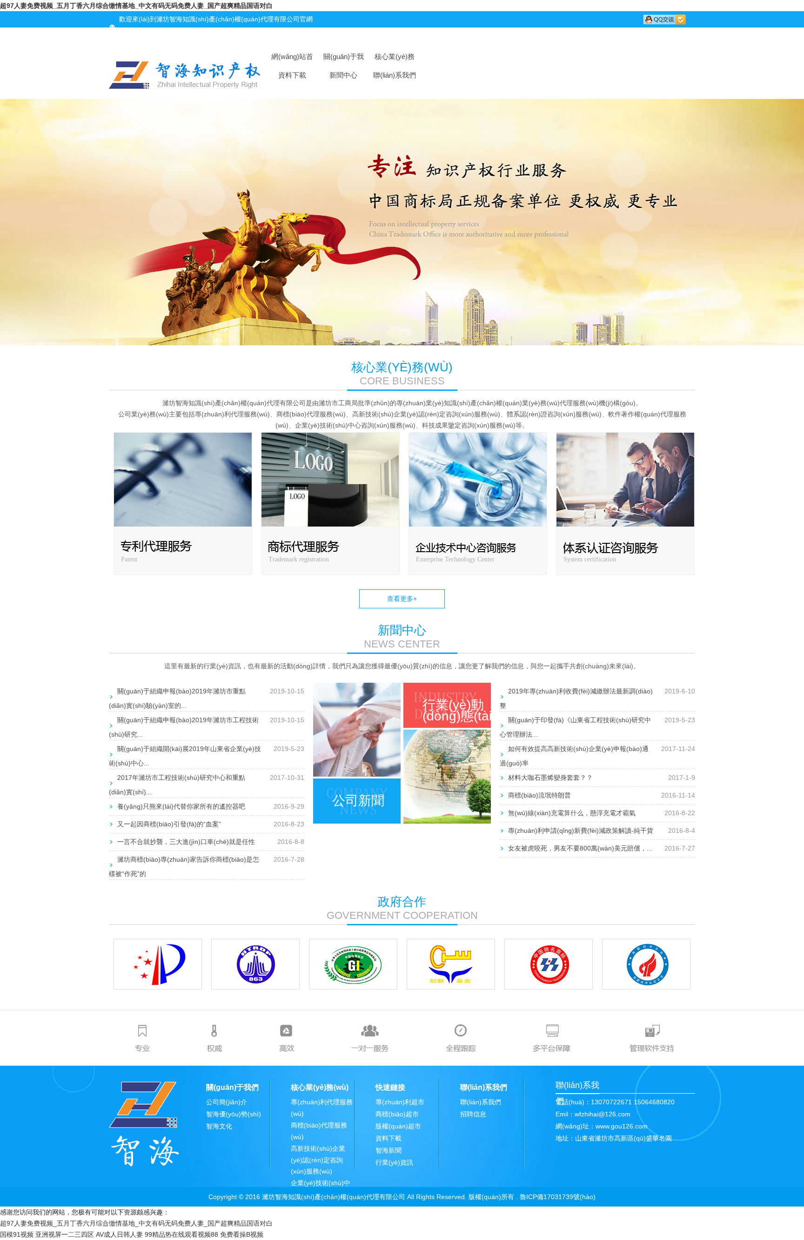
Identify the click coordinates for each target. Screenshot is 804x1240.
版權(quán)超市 (398, 1126)
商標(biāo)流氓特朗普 (539, 795)
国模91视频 (17, 1234)
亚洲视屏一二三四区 (64, 1234)
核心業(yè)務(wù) (395, 59)
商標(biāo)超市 (397, 1114)
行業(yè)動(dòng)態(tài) (459, 710)
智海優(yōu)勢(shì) (233, 1114)
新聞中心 (343, 75)
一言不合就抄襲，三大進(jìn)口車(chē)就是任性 (186, 841)
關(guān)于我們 (343, 59)
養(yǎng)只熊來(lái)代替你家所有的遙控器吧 (181, 806)
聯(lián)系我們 (394, 75)
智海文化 (219, 1126)
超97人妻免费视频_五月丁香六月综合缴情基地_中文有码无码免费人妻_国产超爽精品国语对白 (136, 5)
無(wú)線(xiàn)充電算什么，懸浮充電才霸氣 (572, 813)
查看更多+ (402, 598)
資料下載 (292, 75)
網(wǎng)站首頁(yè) (292, 59)
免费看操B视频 (241, 1234)
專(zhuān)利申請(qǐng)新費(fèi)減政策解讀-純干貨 (580, 830)
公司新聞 (358, 800)
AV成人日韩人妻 (119, 1234)
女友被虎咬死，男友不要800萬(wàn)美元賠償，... (580, 848)
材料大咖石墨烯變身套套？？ (550, 777)
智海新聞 (388, 1150)
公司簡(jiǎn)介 (226, 1102)
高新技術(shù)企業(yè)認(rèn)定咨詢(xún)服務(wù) (318, 1160)
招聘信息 (473, 1114)
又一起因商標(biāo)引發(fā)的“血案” (169, 824)
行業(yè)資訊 (394, 1162)
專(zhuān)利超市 (399, 1102)
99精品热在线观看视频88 (181, 1234)
